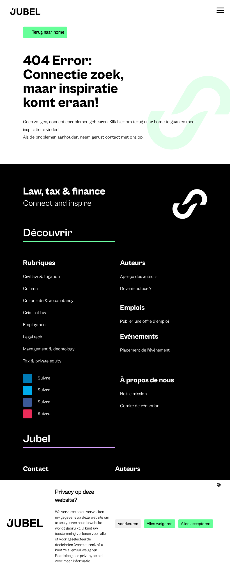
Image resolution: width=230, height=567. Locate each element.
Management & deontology (49, 349)
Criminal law (34, 312)
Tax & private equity (42, 361)
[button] (220, 8)
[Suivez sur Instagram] (27, 413)
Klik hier (117, 121)
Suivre (44, 378)
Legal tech (32, 336)
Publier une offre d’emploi (144, 321)
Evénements (139, 336)
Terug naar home (48, 32)
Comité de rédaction (139, 405)
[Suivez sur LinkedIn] (27, 378)
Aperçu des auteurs (138, 276)
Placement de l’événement (145, 350)
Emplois (132, 308)
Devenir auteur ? (135, 288)
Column (30, 288)
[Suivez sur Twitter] (27, 390)
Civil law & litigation (41, 276)
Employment (35, 324)
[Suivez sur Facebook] (27, 402)
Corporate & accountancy (48, 300)
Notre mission (133, 393)
